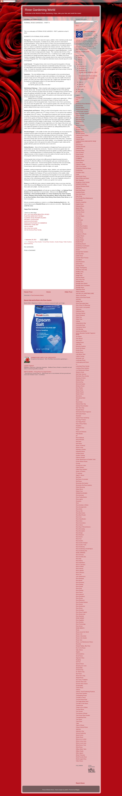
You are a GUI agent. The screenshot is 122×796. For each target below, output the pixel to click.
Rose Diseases (80, 534)
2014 (79, 62)
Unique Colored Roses (82, 727)
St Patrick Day (79, 669)
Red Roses (79, 481)
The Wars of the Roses (82, 703)
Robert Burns (79, 489)
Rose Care (79, 517)
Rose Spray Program (81, 612)
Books (77, 123)
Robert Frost (79, 491)
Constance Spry (80, 172)
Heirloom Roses (80, 277)
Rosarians (78, 501)
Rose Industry (79, 568)
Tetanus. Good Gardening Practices (85, 691)
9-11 (77, 99)
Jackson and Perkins (81, 331)
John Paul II (79, 340)
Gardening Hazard (81, 243)
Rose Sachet (79, 604)
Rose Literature (80, 572)
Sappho (78, 652)
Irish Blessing (79, 329)
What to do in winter (81, 739)
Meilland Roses (80, 380)
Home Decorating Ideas (82, 303)
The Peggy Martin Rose (82, 701)
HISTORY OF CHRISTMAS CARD (85, 293)
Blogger (77, 789)
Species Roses (80, 663)
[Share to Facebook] (45, 239)
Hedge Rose (79, 275)
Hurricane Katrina (80, 313)
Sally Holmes (79, 650)
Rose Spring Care (80, 614)
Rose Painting (79, 584)
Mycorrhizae (79, 402)
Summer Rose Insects (82, 683)
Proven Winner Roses (81, 461)
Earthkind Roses (80, 192)
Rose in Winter (80, 566)
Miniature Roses (80, 386)
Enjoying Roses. (80, 206)
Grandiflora (79, 259)
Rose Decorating (80, 529)
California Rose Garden (82, 135)
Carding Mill (79, 137)
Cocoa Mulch (79, 162)
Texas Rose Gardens (81, 693)
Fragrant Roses (80, 236)
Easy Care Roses (80, 194)
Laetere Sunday (80, 356)
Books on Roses (80, 125)
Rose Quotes (79, 598)
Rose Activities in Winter (82, 505)
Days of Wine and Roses (82, 178)
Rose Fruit (78, 538)
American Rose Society (82, 109)
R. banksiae (79, 473)
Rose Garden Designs (82, 542)
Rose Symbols (79, 622)
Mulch (77, 400)
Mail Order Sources (81, 374)
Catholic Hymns (80, 139)
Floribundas (79, 224)
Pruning (78, 463)
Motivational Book (80, 398)
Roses (77, 630)
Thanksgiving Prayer (81, 695)
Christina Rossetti (80, 146)
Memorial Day (79, 382)
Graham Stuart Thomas (82, 257)
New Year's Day (80, 407)
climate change (80, 156)
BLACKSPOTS (80, 121)
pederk (66, 789)
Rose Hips (78, 558)
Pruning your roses (81, 465)
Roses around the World (82, 632)
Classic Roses (79, 154)
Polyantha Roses (80, 451)
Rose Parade (79, 586)
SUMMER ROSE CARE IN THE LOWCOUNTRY (43, 357)
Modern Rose (79, 390)
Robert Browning (80, 487)
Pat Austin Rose (80, 427)
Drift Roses (79, 188)
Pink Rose (78, 441)
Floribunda (79, 222)
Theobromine (79, 705)
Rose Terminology (80, 624)
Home (48, 292)
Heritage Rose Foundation (83, 285)
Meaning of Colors (81, 378)
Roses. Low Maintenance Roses (84, 642)
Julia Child (78, 344)
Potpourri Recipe (80, 457)
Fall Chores (79, 214)
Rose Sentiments (80, 606)
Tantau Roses (79, 687)
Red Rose (78, 477)
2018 (79, 60)
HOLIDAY (78, 299)
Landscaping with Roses (82, 362)
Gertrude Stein (80, 253)
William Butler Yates (81, 749)
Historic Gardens (80, 291)
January (81, 86)
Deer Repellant (80, 180)
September (82, 70)
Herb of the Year (80, 279)
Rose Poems (79, 592)
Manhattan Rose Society (82, 376)
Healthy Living (79, 271)
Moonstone (79, 396)
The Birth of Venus (81, 697)
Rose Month (79, 580)
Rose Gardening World (40, 9)
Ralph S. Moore (80, 475)
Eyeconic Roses (80, 212)
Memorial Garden (80, 384)
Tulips (77, 723)
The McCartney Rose (81, 699)
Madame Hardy (80, 372)
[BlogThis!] (42, 239)
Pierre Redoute (80, 437)
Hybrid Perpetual (80, 315)
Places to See (79, 447)
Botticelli (78, 127)
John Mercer (79, 338)
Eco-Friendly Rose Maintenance (84, 198)
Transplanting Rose (81, 717)
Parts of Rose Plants (81, 423)
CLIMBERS (79, 158)
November (82, 68)
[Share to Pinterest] (47, 239)
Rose (77, 503)
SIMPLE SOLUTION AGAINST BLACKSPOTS (87, 78)
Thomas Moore (80, 709)
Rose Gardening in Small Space (84, 548)
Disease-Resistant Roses (82, 186)
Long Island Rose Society (82, 366)
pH (76, 435)
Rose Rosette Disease (82, 602)
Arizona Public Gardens (82, 111)
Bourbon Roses (80, 129)
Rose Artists (79, 509)
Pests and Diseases (81, 431)
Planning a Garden (81, 449)
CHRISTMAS (79, 148)
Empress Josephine (81, 202)
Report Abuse (80, 783)
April (80, 84)
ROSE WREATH (80, 628)
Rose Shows (79, 608)
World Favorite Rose (81, 757)
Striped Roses (79, 677)
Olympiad (78, 415)
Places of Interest (80, 445)
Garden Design (59, 242)
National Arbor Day (81, 404)
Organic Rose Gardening (82, 417)
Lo (76, 364)
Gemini (78, 249)
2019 (79, 57)
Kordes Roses (79, 352)
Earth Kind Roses (80, 190)
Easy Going (79, 196)
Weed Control (79, 735)
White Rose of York (81, 745)
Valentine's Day (80, 731)
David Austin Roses (81, 176)
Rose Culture (79, 525)
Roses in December (81, 636)
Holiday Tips (79, 301)
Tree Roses (79, 719)
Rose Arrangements (81, 507)
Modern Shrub (79, 394)
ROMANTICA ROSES (81, 493)
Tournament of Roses (81, 713)
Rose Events (79, 536)
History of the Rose (81, 295)
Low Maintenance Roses (82, 370)
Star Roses (79, 673)
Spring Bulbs (79, 667)
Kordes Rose (79, 350)
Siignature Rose (80, 657)
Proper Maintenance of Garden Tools (85, 459)
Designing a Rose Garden (35, 242)
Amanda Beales (80, 107)
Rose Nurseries (80, 582)
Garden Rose (79, 241)
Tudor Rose (79, 721)
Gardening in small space (82, 245)
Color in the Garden (81, 166)
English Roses (79, 204)
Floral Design (79, 220)
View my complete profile (82, 51)
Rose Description (80, 531)
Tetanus (78, 689)
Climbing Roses (80, 160)
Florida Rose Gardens (82, 226)
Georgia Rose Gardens (82, 251)
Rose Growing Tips (81, 556)
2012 (79, 89)
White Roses (79, 747)
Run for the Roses (80, 648)
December (82, 66)
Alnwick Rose (79, 105)
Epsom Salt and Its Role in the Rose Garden (38, 300)
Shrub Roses (79, 656)
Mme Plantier (79, 388)
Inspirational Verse (81, 327)
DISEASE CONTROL (81, 184)
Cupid (77, 174)
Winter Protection (80, 755)
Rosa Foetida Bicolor (81, 497)
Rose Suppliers (80, 620)
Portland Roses (80, 453)
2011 (79, 91)
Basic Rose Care (80, 119)
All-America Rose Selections (83, 103)
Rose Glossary (80, 554)
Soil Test (78, 661)
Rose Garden (79, 540)
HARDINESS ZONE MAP (31, 224)
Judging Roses (80, 342)
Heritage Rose (79, 281)
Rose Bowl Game (80, 513)
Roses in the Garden (81, 638)
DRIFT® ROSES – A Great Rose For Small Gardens (37, 371)
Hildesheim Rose (80, 289)
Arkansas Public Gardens (82, 113)
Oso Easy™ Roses (81, 419)
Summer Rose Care (81, 681)
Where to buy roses (81, 741)
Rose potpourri (80, 594)
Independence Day (81, 323)
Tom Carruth (79, 711)
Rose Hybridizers (80, 562)
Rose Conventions (81, 523)
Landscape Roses (80, 360)
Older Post (68, 292)
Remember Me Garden (82, 483)
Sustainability (79, 685)
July (80, 82)
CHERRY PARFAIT (29, 366)
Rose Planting (79, 590)
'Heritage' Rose (80, 97)
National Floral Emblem (82, 406)
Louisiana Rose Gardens (82, 368)
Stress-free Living (80, 675)
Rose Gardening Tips (81, 550)
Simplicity (78, 659)
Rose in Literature (80, 564)
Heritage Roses (80, 287)
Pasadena (78, 425)
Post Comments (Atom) (37, 295)
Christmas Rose (80, 150)
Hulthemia (78, 309)
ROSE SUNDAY (80, 618)
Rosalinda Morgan (90, 31)
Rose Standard (80, 616)
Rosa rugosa (79, 499)
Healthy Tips (79, 273)
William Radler (79, 751)
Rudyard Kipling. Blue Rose (83, 646)
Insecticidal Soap (80, 325)
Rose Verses (79, 626)
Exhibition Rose (80, 210)
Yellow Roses (79, 761)
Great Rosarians (80, 261)
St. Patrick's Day (80, 671)
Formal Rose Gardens (48, 242)
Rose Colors (79, 521)
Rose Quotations (80, 596)
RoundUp (78, 644)
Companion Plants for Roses (83, 168)
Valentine (78, 729)
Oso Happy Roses (80, 421)
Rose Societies (80, 610)
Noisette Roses (80, 409)
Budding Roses (80, 131)
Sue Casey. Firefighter (82, 679)
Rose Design (79, 533)
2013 (79, 64)
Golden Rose (79, 255)
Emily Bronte (79, 200)
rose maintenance (80, 576)
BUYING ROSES (80, 133)
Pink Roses (79, 443)
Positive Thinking (80, 455)
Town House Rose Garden (83, 715)
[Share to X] (44, 239)
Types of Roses (80, 725)
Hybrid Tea (79, 317)
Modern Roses (80, 392)
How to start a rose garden (83, 307)
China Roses (79, 144)
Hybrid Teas (79, 319)
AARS (77, 101)
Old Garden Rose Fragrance (83, 411)
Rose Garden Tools (81, 544)
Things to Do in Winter (82, 707)
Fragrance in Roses (81, 234)
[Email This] (41, 239)
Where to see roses (81, 743)
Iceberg (78, 321)
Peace (77, 429)
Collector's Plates (80, 164)
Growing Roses (80, 265)
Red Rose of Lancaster (82, 479)
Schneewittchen (80, 654)
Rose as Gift (79, 511)
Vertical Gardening (81, 733)
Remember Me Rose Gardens (84, 485)
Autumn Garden (80, 115)
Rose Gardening (28, 243)
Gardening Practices (81, 247)
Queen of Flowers (80, 471)
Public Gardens (68, 242)
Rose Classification (81, 519)
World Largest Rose (81, 759)
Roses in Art (79, 634)
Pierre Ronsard (80, 439)
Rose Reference (80, 600)
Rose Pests (79, 588)
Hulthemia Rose (80, 311)
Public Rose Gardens (81, 469)
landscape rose (80, 358)
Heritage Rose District (81, 283)
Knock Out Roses (80, 348)
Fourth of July (79, 232)
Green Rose (79, 263)
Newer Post (28, 292)
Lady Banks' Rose (80, 354)
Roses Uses (79, 640)
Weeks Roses (79, 737)
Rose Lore (78, 574)
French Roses (79, 238)
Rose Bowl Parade (81, 515)
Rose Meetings (80, 578)
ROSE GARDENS (80, 552)
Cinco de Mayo (80, 152)
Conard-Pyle (79, 170)
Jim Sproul (78, 336)
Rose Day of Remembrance (83, 527)
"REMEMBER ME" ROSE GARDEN (88, 76)
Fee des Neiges (80, 216)
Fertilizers (78, 218)
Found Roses (79, 230)
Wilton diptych (79, 753)
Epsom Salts (79, 208)
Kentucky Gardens (81, 346)
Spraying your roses (81, 665)
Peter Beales (79, 433)
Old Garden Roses (81, 413)
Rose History (79, 560)
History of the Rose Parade (83, 297)
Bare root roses (80, 117)
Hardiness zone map (81, 269)
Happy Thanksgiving (81, 267)
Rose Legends (80, 570)
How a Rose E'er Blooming (83, 305)
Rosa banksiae (80, 495)
